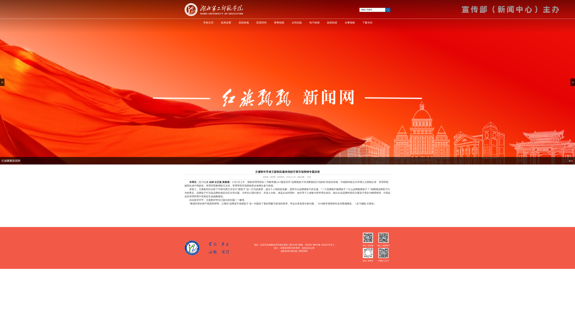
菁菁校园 (279, 22)
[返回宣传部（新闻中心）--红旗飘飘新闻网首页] (213, 15)
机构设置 (226, 22)
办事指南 (350, 22)
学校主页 (208, 22)
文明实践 (297, 22)
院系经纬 (261, 22)
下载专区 (367, 22)
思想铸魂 (244, 22)
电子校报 (314, 22)
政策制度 (332, 22)
